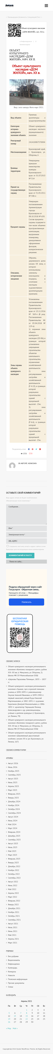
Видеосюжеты (14, 960)
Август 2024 (13, 817)
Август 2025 (13, 778)
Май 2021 (12, 935)
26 (9, 1022)
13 (15, 1016)
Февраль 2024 (14, 832)
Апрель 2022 (13, 893)
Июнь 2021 (12, 931)
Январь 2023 (13, 862)
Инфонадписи (26, 41)
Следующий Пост (33, 17)
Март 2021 (12, 942)
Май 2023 (12, 851)
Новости (11, 975)
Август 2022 (13, 881)
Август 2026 (13, 763)
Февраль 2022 (14, 900)
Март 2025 (12, 790)
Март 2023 (12, 855)
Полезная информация (17, 979)
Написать (26, 602)
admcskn (32, 463)
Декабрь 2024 (14, 801)
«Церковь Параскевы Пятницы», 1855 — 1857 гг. (27, 680)
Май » (15, 1028)
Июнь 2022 (12, 885)
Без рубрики (13, 956)
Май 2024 (12, 824)
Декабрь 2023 (14, 836)
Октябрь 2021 (14, 916)
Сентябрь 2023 (14, 839)
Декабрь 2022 (14, 866)
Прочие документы (16, 983)
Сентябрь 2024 (14, 813)
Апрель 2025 (13, 786)
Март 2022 (12, 897)
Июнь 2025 (12, 782)
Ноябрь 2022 (13, 870)
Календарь (12, 968)
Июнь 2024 (12, 820)
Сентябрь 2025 (14, 775)
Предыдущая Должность (17, 17)
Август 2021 (13, 923)
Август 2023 (13, 843)
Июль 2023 (12, 847)
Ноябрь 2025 (13, 771)
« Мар (8, 1028)
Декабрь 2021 (14, 908)
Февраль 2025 (14, 794)
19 (9, 1019)
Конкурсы (12, 971)
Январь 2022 (13, 904)
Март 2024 (12, 828)
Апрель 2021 (13, 939)
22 (27, 1019)
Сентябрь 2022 (14, 878)
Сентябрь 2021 (14, 920)
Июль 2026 (12, 767)
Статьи (10, 987)
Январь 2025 (13, 797)
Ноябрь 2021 (13, 912)
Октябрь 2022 (14, 874)
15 (27, 1016)
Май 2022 (12, 889)
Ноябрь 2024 (13, 805)
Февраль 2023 (14, 859)
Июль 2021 (12, 927)
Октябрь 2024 (14, 809)
